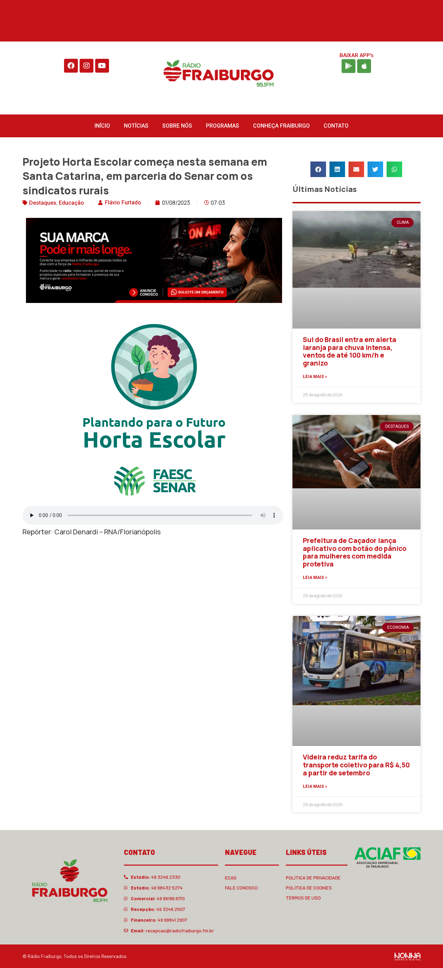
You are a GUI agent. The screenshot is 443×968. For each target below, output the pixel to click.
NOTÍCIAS (136, 125)
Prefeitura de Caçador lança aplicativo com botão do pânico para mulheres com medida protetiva (354, 552)
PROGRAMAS (222, 125)
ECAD (230, 878)
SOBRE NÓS (177, 125)
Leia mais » (315, 376)
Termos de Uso (303, 898)
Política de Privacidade (313, 878)
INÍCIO (102, 125)
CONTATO (336, 125)
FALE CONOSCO (241, 888)
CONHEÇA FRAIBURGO (281, 125)
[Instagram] (86, 66)
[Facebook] (71, 66)
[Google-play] (348, 66)
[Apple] (364, 66)
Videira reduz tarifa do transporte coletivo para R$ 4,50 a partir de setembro (356, 765)
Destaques (42, 203)
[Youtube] (102, 66)
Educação (71, 203)
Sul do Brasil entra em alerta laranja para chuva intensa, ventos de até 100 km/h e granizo (349, 351)
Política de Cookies (309, 888)
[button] (318, 169)
